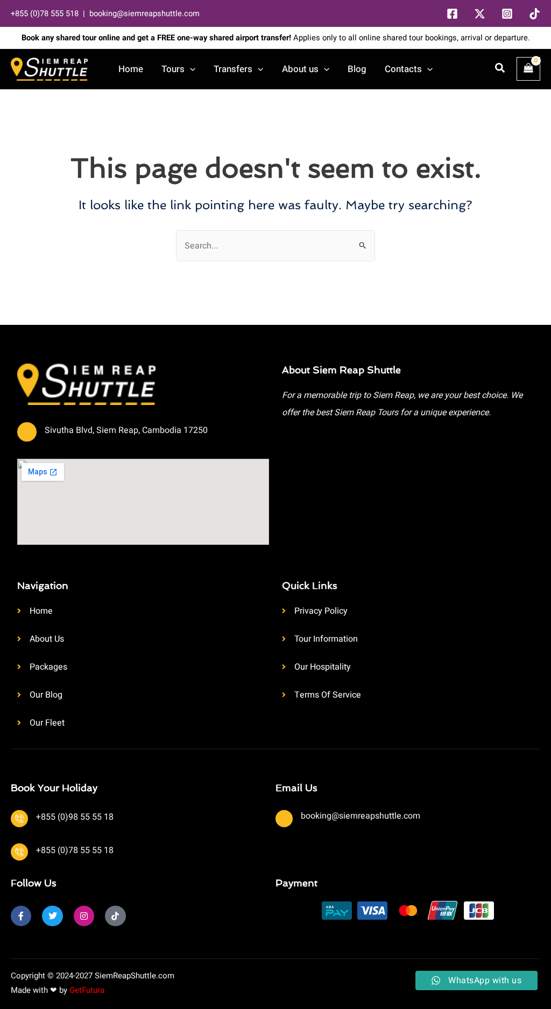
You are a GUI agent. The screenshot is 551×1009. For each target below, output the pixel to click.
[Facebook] (452, 13)
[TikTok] (534, 13)
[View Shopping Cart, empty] (528, 69)
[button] (190, 69)
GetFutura (86, 990)
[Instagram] (507, 13)
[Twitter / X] (479, 13)
